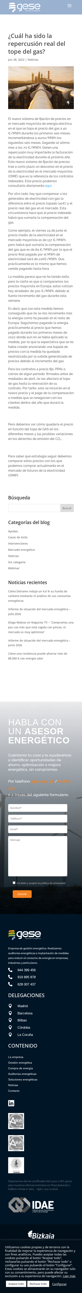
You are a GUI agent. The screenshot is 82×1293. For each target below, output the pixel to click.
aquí (48, 186)
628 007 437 (27, 984)
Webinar (14, 568)
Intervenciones (18, 543)
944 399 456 (27, 970)
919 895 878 (27, 977)
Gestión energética (20, 1062)
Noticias (33, 59)
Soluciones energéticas (22, 1079)
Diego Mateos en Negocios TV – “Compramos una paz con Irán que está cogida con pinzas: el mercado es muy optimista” (41, 627)
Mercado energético (21, 550)
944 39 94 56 (42, 781)
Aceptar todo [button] (16, 1284)
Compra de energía (20, 1068)
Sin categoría (16, 562)
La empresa (15, 1057)
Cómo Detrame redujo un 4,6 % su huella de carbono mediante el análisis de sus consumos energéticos (39, 596)
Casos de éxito (17, 537)
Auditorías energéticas (22, 1073)
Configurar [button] (59, 1284)
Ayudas (13, 531)
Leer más (69, 1276)
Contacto (14, 1090)
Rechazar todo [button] (38, 1284)
